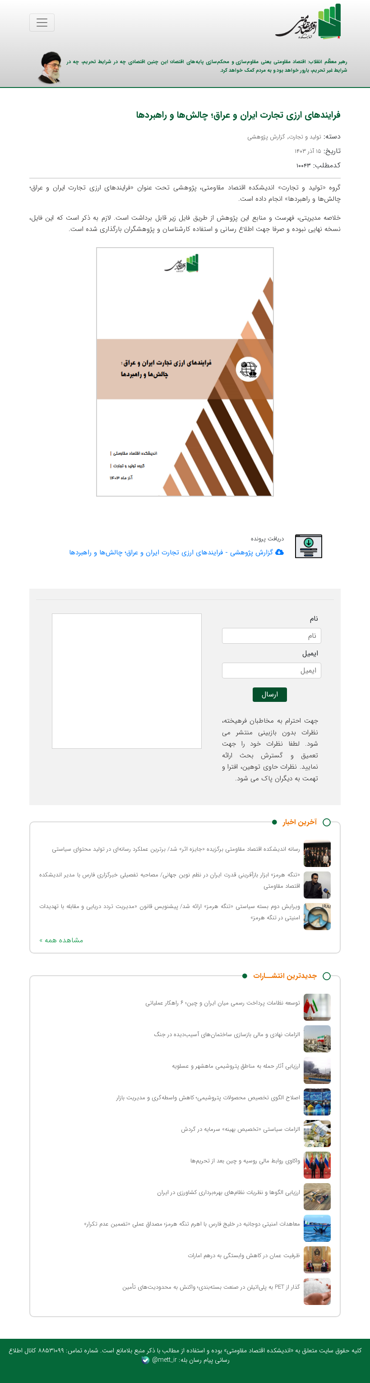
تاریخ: (318, 151)
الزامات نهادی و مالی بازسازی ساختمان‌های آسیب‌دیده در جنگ (227, 1034)
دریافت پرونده (267, 539)
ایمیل (310, 653)
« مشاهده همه (61, 940)
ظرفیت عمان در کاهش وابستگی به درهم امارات (244, 1255)
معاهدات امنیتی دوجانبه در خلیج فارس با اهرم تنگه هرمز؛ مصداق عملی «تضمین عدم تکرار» (192, 1224)
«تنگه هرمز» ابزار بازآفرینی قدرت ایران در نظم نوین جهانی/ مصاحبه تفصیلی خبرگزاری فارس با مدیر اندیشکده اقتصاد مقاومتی (169, 880)
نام (314, 618)
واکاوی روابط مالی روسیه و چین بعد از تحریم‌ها (245, 1161)
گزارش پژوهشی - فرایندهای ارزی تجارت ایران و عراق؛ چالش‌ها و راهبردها (172, 552)
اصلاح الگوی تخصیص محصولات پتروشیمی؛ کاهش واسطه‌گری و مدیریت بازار (208, 1097)
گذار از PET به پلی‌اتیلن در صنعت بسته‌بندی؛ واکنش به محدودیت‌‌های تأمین (211, 1287)
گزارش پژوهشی (266, 137)
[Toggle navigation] (42, 23)
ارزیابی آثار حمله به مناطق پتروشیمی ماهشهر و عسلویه (236, 1066)
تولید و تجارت (305, 137)
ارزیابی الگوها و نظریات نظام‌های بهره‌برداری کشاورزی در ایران (228, 1192)
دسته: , (294, 136)
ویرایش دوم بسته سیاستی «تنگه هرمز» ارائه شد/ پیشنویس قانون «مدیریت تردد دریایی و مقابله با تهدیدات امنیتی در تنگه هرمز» (169, 912)
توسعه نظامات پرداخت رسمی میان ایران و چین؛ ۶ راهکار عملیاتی (222, 1003)
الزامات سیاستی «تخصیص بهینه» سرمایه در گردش (240, 1129)
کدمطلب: (318, 165)
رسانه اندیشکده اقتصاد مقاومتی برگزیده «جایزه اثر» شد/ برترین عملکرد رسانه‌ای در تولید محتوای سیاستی (176, 849)
